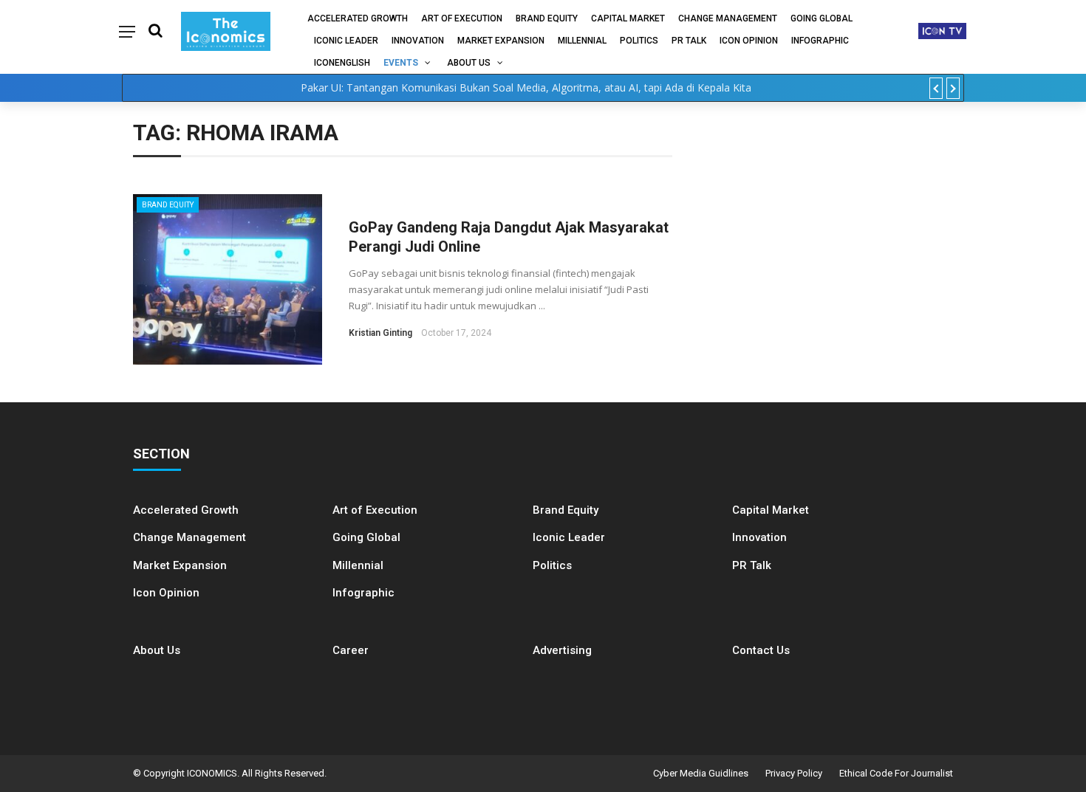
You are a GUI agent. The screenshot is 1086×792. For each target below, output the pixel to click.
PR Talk (689, 40)
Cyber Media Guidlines (700, 773)
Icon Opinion (749, 40)
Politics (639, 40)
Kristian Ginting (380, 333)
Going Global (821, 18)
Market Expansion (500, 40)
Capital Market (628, 18)
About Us (469, 63)
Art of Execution (461, 18)
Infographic (363, 592)
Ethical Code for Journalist (896, 773)
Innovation (418, 40)
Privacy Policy (793, 773)
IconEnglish (342, 63)
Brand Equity (547, 18)
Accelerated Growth (357, 18)
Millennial (582, 40)
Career (350, 650)
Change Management (727, 18)
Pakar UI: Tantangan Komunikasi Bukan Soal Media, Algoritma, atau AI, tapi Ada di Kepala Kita (526, 87)
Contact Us (761, 650)
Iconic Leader (346, 40)
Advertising (562, 650)
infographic (820, 40)
